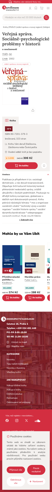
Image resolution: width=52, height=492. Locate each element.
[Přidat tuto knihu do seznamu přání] (44, 166)
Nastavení (38, 481)
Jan (10, 54)
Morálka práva (32, 277)
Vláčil (5, 54)
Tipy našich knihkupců (17, 363)
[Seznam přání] (36, 8)
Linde (5, 58)
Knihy (5, 27)
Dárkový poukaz (14, 393)
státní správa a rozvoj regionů (29, 27)
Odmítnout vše (15, 481)
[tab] (10, 120)
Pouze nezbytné (36, 470)
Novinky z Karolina (16, 368)
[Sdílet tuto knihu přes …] (33, 110)
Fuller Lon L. (31, 280)
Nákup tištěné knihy (16, 385)
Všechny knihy (14, 372)
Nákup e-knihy (14, 389)
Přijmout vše (15, 469)
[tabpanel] (26, 147)
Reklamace (12, 398)
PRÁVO (12, 27)
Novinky (11, 359)
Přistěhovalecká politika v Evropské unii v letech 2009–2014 (12, 278)
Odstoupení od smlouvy (18, 402)
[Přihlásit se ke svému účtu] (30, 8)
